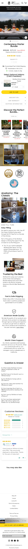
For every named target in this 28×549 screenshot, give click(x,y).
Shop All (14, 495)
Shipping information (14, 104)
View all (14, 116)
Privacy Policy (14, 516)
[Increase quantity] (25, 521)
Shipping (8, 52)
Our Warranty (14, 100)
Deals (13, 506)
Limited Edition (14, 508)
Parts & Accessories (14, 503)
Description (14, 97)
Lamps (14, 498)
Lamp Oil (14, 501)
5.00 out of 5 (18, 414)
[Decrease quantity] (22, 521)
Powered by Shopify (14, 547)
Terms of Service (14, 513)
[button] (11, 56)
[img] (7, 441)
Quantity (14, 59)
